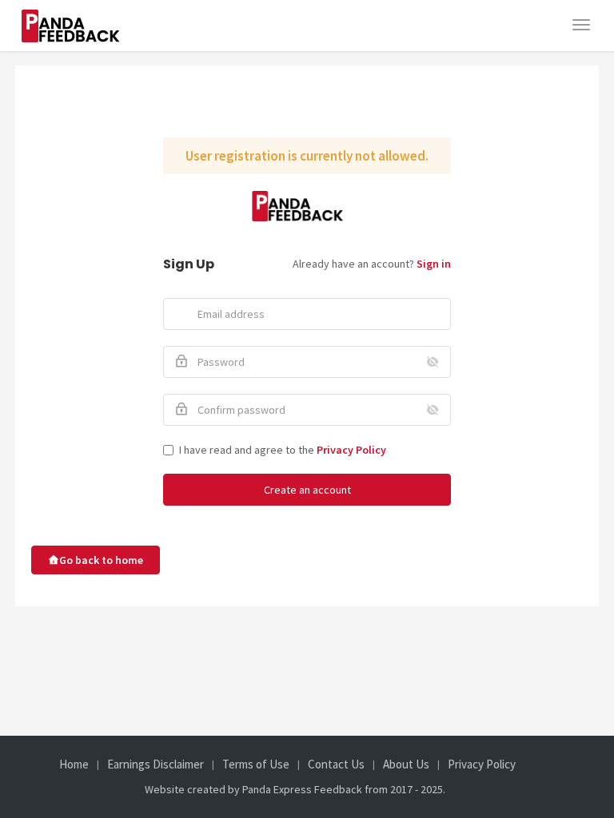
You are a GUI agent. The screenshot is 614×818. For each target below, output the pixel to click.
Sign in (434, 263)
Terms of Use (255, 764)
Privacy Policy (351, 450)
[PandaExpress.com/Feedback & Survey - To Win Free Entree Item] (80, 16)
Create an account (307, 489)
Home (74, 764)
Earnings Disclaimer (155, 764)
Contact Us (336, 764)
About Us (406, 764)
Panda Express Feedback (302, 789)
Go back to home (101, 560)
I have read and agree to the (282, 450)
